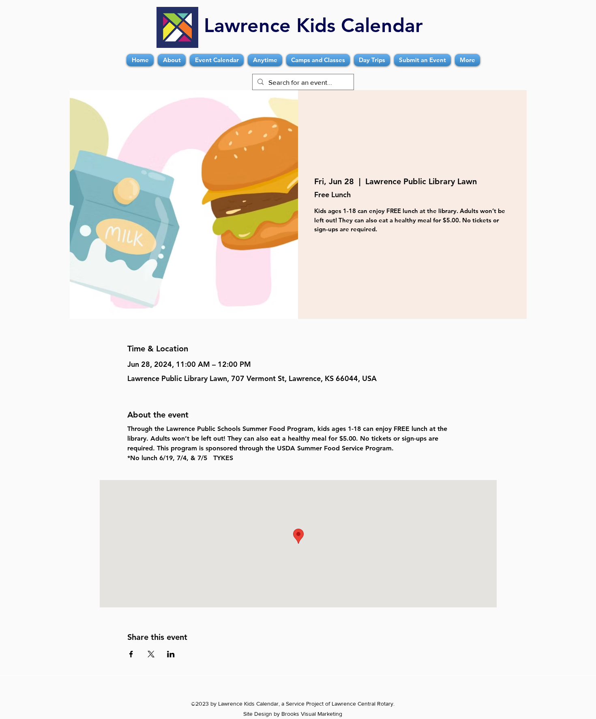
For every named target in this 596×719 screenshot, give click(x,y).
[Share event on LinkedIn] (171, 654)
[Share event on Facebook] (131, 654)
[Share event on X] (151, 654)
